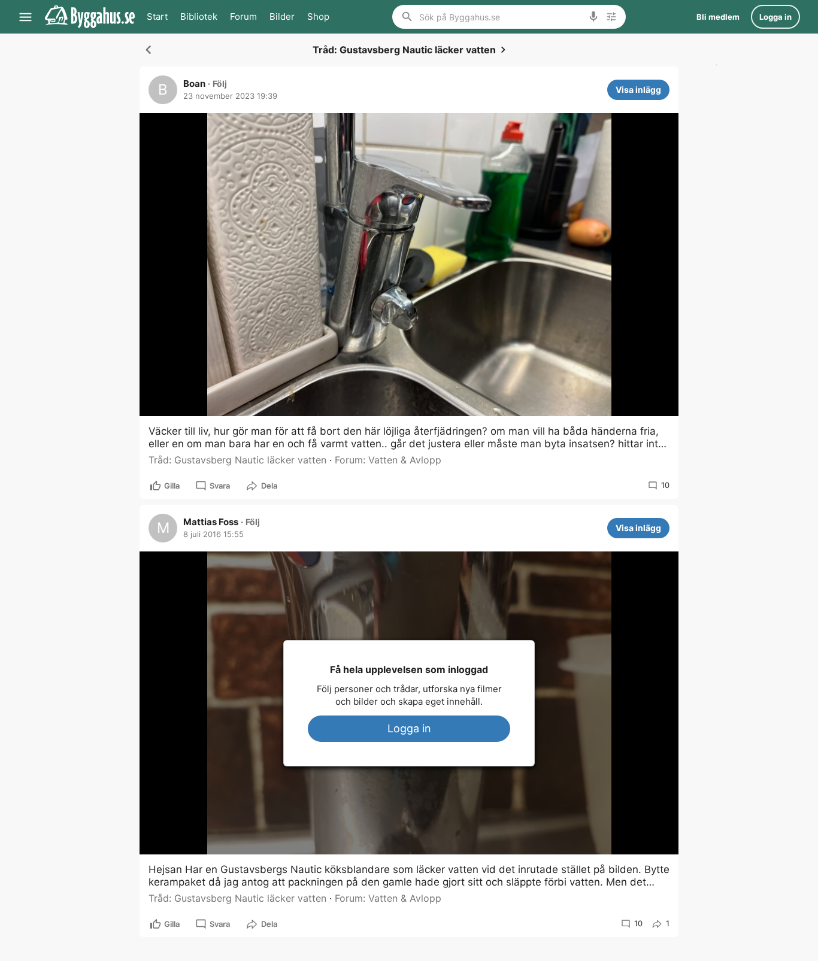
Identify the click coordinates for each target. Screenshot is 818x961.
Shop (318, 16)
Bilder (282, 16)
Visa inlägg (638, 89)
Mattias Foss (210, 522)
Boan (194, 83)
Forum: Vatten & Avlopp (388, 460)
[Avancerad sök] (611, 17)
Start (157, 16)
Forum (243, 16)
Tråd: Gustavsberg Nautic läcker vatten (237, 460)
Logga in (409, 728)
